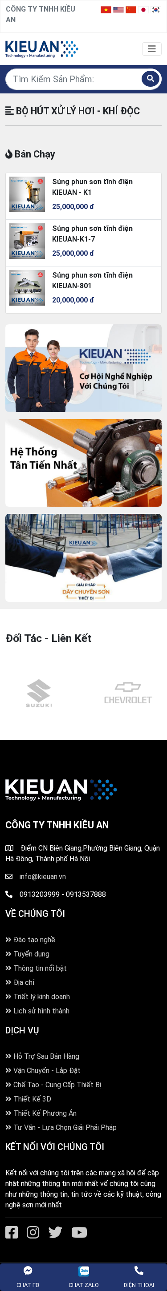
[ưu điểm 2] (83, 463)
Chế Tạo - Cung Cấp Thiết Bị (56, 1085)
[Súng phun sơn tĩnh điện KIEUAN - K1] (27, 194)
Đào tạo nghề (33, 940)
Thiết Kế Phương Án (44, 1113)
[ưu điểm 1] (83, 557)
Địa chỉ (23, 982)
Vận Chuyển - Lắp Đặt (46, 1070)
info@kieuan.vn (43, 876)
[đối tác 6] (39, 693)
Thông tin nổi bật (39, 968)
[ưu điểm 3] (83, 368)
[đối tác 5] (128, 693)
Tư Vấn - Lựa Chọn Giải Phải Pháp (64, 1127)
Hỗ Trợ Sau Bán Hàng (45, 1056)
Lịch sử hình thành (40, 1011)
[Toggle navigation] (152, 49)
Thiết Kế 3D (31, 1099)
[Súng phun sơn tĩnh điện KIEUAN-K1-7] (27, 240)
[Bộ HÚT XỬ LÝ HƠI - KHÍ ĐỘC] (41, 48)
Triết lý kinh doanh (41, 996)
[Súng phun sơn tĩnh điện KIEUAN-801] (27, 287)
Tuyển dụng (30, 954)
